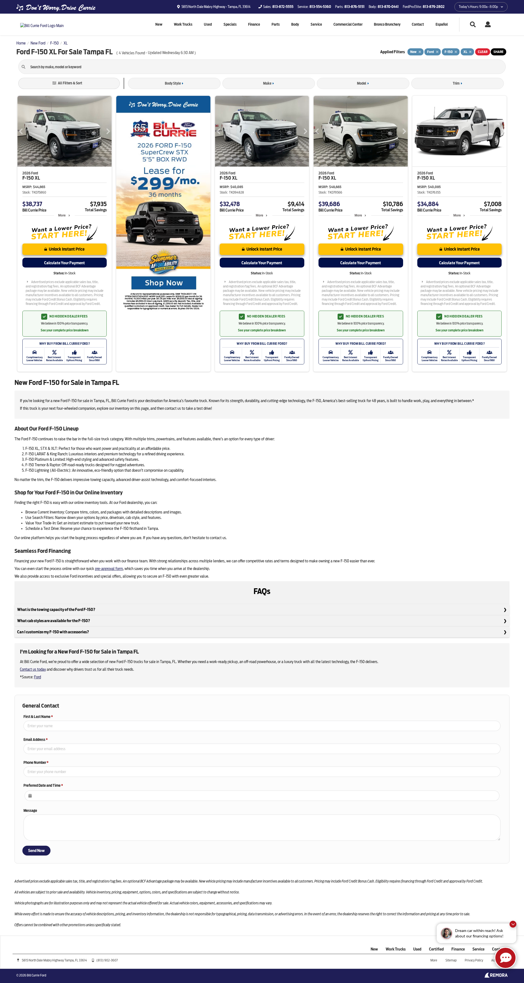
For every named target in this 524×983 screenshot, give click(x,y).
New (158, 24)
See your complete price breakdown (64, 330)
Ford (37, 677)
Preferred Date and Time (43, 785)
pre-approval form (109, 568)
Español (442, 24)
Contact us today (33, 669)
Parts (276, 24)
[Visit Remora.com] (496, 976)
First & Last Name (38, 717)
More (62, 215)
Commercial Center (348, 24)
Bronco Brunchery (387, 24)
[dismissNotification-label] (513, 924)
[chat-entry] (505, 958)
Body (295, 24)
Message (30, 811)
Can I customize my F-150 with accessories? (53, 632)
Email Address (35, 740)
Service (316, 24)
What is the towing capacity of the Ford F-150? (56, 609)
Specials (230, 24)
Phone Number (36, 763)
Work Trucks (183, 24)
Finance (254, 24)
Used (208, 24)
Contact (418, 24)
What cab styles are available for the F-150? (53, 621)
